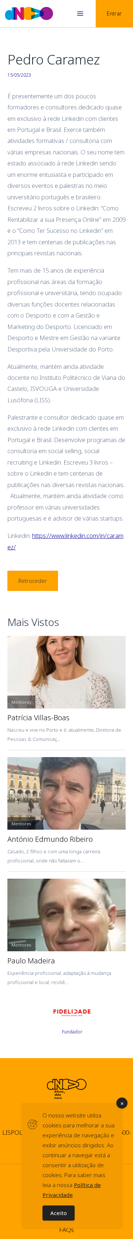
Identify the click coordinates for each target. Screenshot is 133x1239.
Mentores (21, 702)
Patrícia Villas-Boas (38, 717)
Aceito (58, 1213)
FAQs (66, 1229)
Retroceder (32, 580)
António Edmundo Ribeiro (50, 839)
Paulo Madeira (31, 960)
